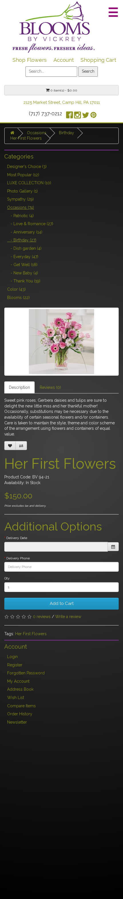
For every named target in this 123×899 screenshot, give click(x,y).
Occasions (36, 132)
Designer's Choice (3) (27, 166)
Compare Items (21, 706)
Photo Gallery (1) (22, 191)
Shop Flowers (30, 60)
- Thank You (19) (23, 281)
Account (63, 60)
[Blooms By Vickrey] (54, 26)
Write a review (68, 616)
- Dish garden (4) (24, 248)
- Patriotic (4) (20, 215)
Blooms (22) (18, 297)
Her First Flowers (26, 138)
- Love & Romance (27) (30, 223)
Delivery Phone (18, 558)
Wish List (15, 697)
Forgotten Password (26, 673)
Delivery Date (16, 538)
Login (12, 656)
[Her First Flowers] (61, 342)
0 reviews (42, 616)
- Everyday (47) (22, 256)
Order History (19, 714)
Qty (7, 578)
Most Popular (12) (23, 175)
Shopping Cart (98, 60)
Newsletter (17, 722)
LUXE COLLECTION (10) (29, 183)
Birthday (66, 132)
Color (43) (16, 289)
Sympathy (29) (20, 199)
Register (14, 665)
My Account (18, 681)
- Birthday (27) (21, 240)
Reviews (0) (50, 387)
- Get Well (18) (22, 264)
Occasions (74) (20, 207)
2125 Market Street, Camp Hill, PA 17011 (61, 102)
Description (19, 387)
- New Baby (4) (22, 273)
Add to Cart (62, 603)
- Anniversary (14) (24, 232)
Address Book (20, 689)
